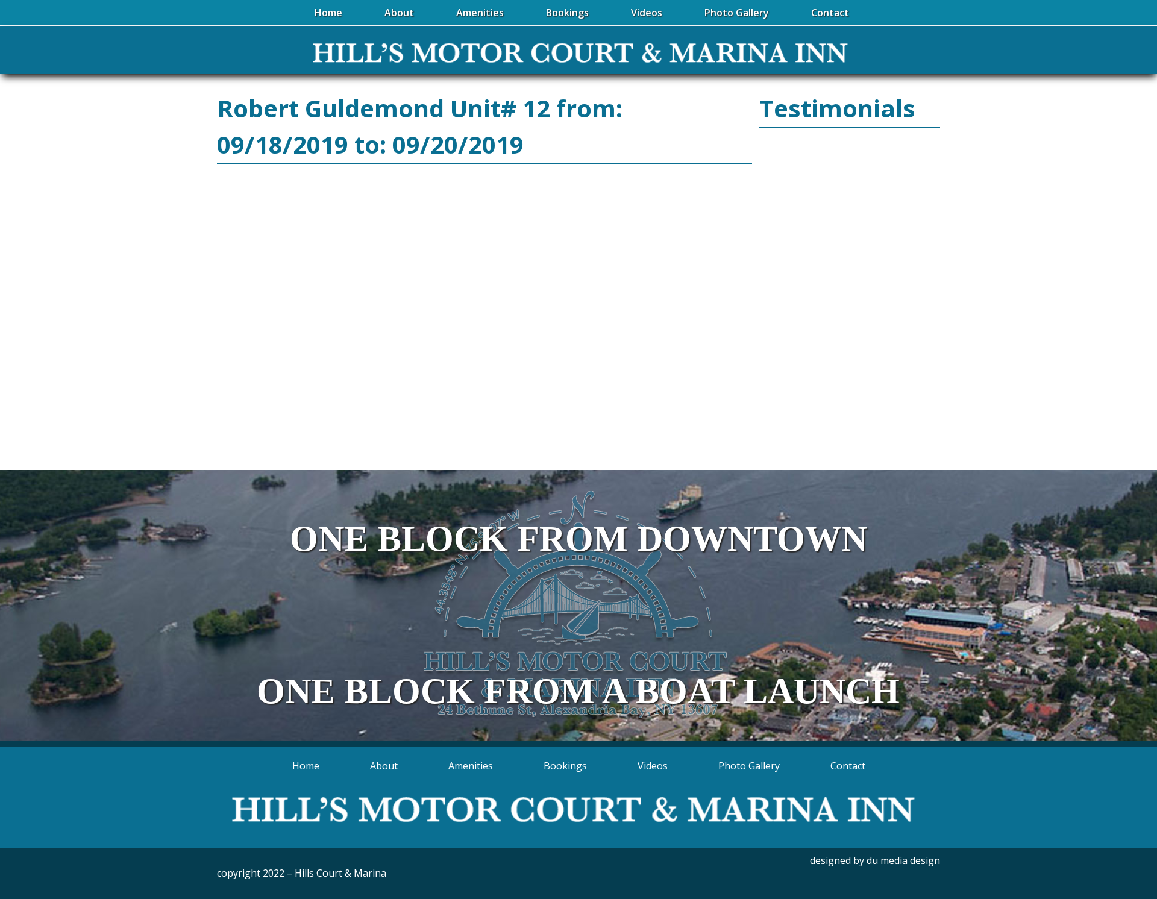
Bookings (565, 765)
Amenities (470, 765)
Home (305, 765)
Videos (653, 765)
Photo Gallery (749, 765)
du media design (903, 860)
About (384, 765)
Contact (847, 765)
